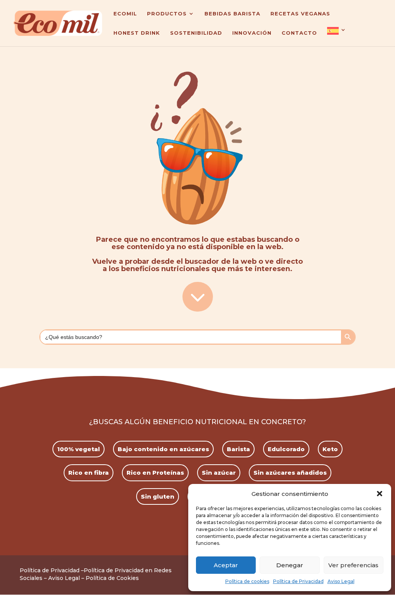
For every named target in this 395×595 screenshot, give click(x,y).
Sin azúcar (219, 472)
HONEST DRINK (136, 33)
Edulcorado (286, 449)
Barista (238, 449)
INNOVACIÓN (252, 33)
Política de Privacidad (298, 581)
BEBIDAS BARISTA (232, 14)
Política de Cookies (112, 578)
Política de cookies (247, 581)
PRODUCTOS (167, 14)
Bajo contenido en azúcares (163, 449)
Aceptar (226, 565)
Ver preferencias (353, 565)
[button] (379, 493)
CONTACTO (299, 33)
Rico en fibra (88, 472)
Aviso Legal (340, 581)
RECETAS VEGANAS (300, 14)
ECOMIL (125, 14)
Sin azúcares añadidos (290, 472)
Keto (330, 449)
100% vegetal (78, 449)
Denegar (289, 565)
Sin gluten (157, 496)
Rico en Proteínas (155, 472)
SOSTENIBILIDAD (196, 33)
